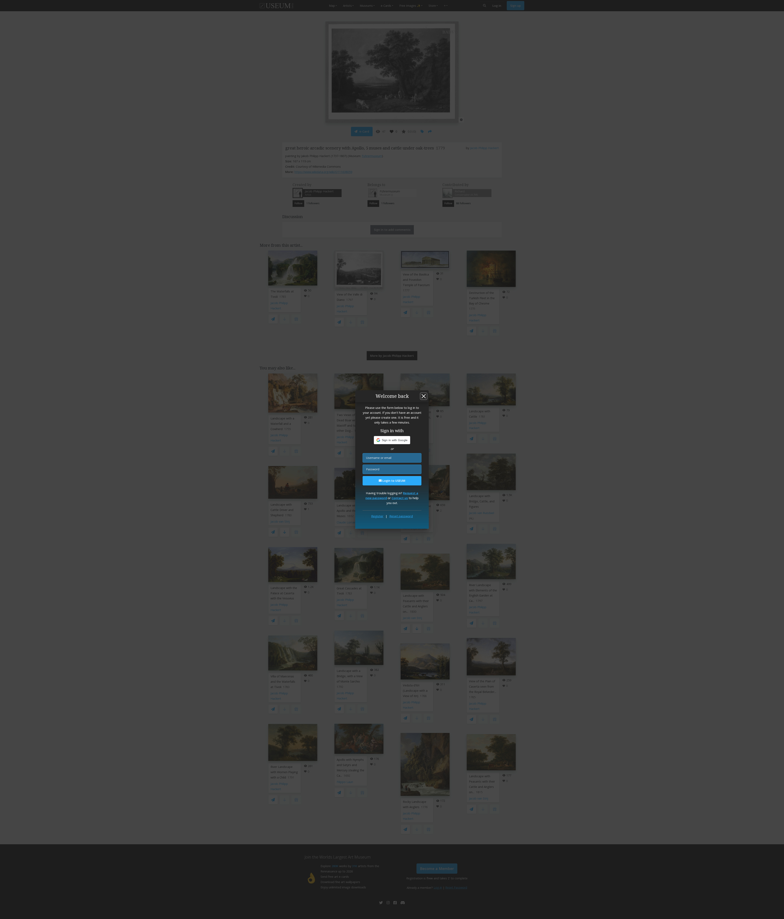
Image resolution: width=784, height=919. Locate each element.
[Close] (424, 396)
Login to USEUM (393, 481)
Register (377, 516)
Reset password (401, 516)
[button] (392, 440)
